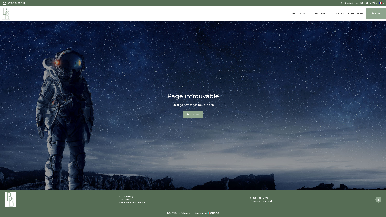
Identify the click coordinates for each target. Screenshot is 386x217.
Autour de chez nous (349, 13)
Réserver (376, 13)
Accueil (195, 114)
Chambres (320, 13)
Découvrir (298, 13)
